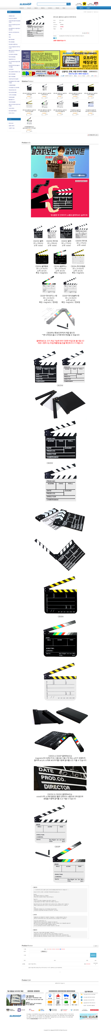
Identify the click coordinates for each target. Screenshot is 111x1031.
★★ (50, 949)
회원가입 (42, 8)
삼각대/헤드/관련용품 (13, 54)
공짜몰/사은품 (11, 15)
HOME (85, 11)
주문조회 (57, 8)
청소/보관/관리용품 (12, 92)
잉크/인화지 (11, 69)
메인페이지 (22, 8)
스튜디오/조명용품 (12, 94)
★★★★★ (63, 949)
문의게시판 (11, 123)
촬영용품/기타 (11, 99)
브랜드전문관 (11, 108)
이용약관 (28, 1018)
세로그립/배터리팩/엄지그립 (14, 71)
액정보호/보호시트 (12, 90)
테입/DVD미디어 (12, 59)
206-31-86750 (42, 1014)
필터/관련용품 (11, 39)
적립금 (64, 8)
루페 (10, 37)
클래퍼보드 (96, 11)
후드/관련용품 (11, 41)
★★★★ (58, 949)
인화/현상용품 (11, 97)
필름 (10, 34)
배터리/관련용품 (12, 74)
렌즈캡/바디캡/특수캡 (13, 44)
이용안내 (36, 8)
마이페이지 (50, 8)
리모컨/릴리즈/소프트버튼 (14, 87)
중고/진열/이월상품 (12, 110)
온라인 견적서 (11, 113)
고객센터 (88, 8)
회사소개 (29, 8)
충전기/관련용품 (12, 76)
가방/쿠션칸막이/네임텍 (13, 78)
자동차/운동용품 (12, 102)
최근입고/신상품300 (13, 18)
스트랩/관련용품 (12, 85)
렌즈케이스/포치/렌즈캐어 (14, 32)
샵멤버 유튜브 (11, 125)
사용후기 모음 (11, 128)
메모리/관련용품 (12, 56)
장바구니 (81, 8)
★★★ (54, 949)
